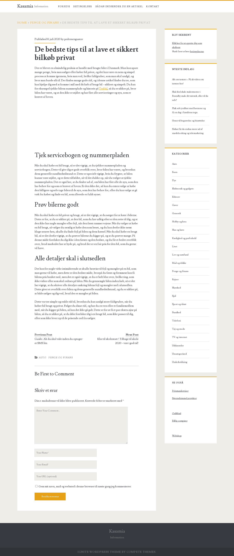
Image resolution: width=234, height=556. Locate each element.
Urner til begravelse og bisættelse (188, 120)
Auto (42, 357)
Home (22, 22)
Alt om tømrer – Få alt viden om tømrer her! (188, 81)
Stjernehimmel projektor (184, 398)
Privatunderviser (180, 391)
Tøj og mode (178, 329)
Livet (174, 246)
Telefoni (176, 320)
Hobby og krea (179, 221)
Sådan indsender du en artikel (119, 6)
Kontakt (152, 6)
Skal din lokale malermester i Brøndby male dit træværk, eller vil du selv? (190, 95)
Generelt (176, 213)
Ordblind (176, 413)
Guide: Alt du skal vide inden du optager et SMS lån (58, 341)
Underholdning (179, 362)
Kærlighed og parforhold (184, 238)
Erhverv (176, 197)
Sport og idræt (179, 304)
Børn (174, 172)
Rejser (175, 279)
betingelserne (197, 51)
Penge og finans (44, 22)
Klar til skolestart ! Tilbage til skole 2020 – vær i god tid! (118, 341)
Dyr (174, 180)
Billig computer (179, 420)
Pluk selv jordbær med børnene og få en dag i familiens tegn (189, 110)
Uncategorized (179, 354)
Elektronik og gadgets (183, 188)
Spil (174, 296)
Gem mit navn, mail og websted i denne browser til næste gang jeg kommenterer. (85, 486)
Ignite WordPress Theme (99, 552)
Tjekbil (103, 88)
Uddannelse (178, 345)
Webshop (177, 435)
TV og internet (179, 337)
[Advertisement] (87, 127)
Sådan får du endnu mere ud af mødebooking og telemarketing (188, 131)
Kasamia (25, 6)
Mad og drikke (179, 263)
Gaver (175, 205)
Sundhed (176, 312)
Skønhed (176, 287)
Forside (64, 6)
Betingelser (82, 6)
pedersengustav (73, 39)
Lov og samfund (180, 254)
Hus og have (178, 230)
